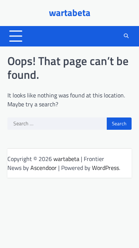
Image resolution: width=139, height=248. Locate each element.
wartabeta (69, 13)
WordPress (105, 167)
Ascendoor (43, 167)
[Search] (126, 36)
